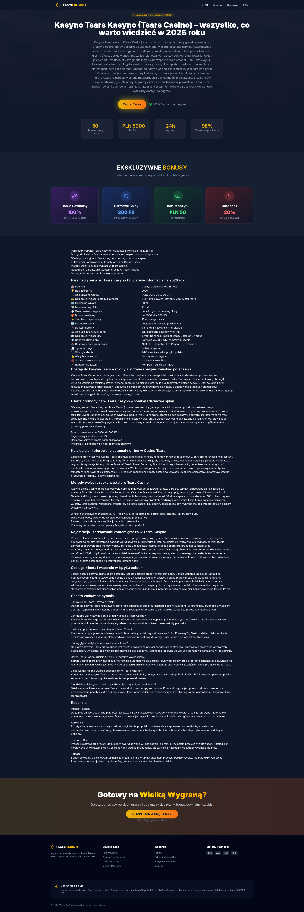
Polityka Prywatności (165, 861)
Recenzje (232, 5)
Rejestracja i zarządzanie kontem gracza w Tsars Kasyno (105, 269)
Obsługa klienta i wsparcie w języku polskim (97, 273)
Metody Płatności (112, 866)
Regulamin (160, 866)
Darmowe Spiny (111, 861)
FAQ (245, 5)
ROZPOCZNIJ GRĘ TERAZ (152, 814)
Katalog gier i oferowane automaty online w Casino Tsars (105, 262)
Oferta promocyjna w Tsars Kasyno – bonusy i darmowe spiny (108, 258)
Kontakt (158, 852)
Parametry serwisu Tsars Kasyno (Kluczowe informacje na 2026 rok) (112, 250)
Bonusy (217, 5)
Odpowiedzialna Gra (165, 857)
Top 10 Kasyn (110, 852)
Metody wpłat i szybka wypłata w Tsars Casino (99, 265)
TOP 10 (203, 5)
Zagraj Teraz (132, 104)
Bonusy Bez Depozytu (114, 857)
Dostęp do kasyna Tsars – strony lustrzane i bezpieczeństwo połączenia (114, 254)
